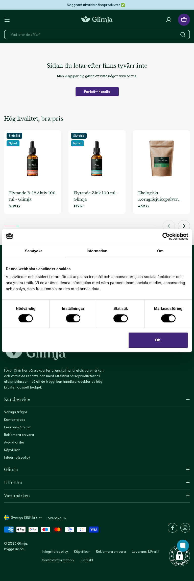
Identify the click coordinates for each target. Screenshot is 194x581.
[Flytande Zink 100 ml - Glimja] (96, 158)
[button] (179, 556)
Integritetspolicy (55, 551)
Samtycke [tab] (33, 251)
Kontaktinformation (58, 560)
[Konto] (169, 20)
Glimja (22, 543)
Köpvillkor (82, 551)
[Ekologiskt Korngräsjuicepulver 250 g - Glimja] (161, 158)
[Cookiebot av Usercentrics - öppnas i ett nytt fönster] (166, 236)
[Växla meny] (7, 20)
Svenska (54, 518)
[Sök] (183, 35)
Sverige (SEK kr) (24, 517)
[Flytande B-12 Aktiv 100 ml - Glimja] (32, 158)
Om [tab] (160, 251)
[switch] (73, 318)
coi (21, 549)
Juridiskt (86, 560)
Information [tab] (97, 251)
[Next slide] (184, 226)
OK (158, 340)
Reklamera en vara (111, 551)
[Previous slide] (169, 226)
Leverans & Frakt (145, 551)
